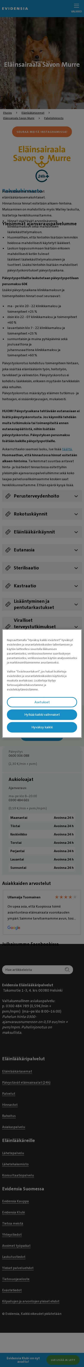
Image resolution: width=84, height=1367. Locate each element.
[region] (42, 683)
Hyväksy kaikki (42, 727)
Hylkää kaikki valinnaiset (42, 714)
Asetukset (42, 702)
